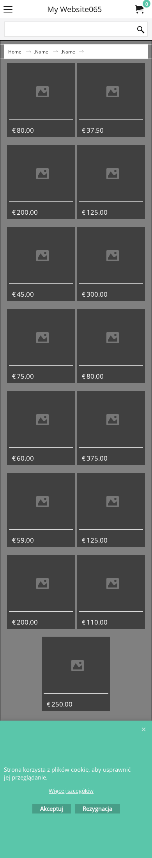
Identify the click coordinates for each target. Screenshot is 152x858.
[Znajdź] (140, 30)
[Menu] (8, 10)
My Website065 (74, 9)
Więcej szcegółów (71, 790)
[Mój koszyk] (139, 9)
